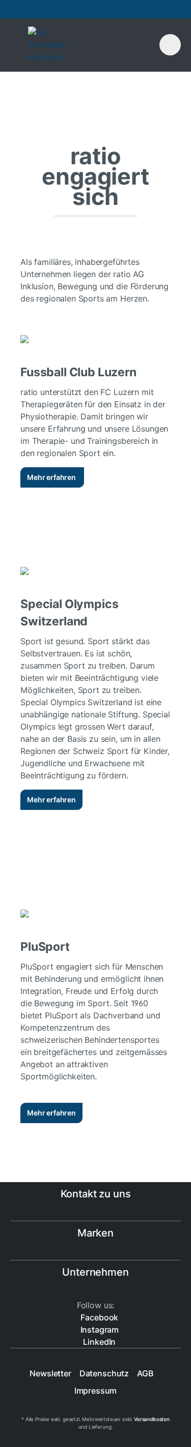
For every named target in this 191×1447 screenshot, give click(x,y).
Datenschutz (104, 1373)
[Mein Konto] (146, 43)
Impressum (95, 1390)
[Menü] (14, 44)
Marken (95, 1233)
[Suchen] (129, 43)
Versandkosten (152, 1419)
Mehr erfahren (52, 477)
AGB (145, 1373)
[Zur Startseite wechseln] (74, 44)
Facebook (98, 1317)
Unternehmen (95, 1272)
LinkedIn (98, 1342)
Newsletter (50, 1373)
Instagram (98, 1329)
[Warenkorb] (170, 44)
